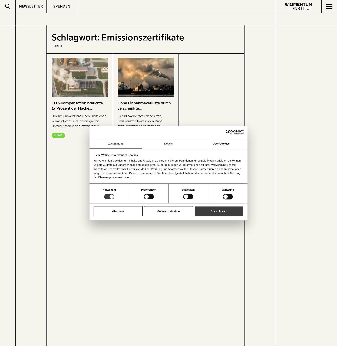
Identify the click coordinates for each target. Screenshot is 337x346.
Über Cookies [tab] (221, 143)
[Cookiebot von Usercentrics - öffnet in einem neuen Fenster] (228, 132)
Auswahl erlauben (168, 211)
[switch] (149, 196)
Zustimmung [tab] (116, 143)
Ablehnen (118, 211)
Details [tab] (168, 143)
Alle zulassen (219, 211)
